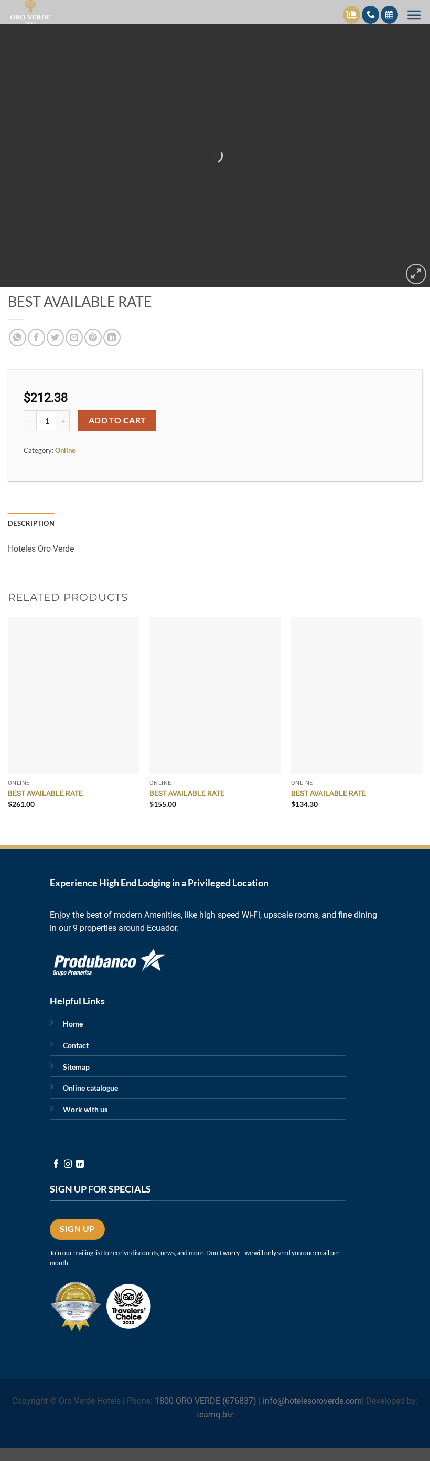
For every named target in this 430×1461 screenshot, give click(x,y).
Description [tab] (31, 523)
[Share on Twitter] (55, 337)
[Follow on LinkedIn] (80, 1164)
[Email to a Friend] (74, 337)
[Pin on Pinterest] (93, 337)
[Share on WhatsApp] (17, 337)
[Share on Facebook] (36, 337)
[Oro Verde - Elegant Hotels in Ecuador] (33, 12)
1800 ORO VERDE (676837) (205, 1401)
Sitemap (76, 1066)
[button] (414, 14)
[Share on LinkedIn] (112, 337)
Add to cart (117, 420)
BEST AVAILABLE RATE (45, 793)
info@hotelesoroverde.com (312, 1401)
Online (65, 450)
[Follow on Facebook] (56, 1164)
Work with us (85, 1109)
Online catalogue (90, 1087)
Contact (76, 1045)
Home (73, 1023)
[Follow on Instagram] (68, 1164)
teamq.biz (215, 1414)
